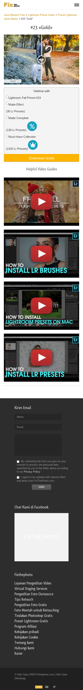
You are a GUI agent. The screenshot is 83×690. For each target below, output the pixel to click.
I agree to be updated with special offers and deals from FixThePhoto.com (41, 479)
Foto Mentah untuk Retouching (36, 610)
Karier (18, 653)
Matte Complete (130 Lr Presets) (17, 124)
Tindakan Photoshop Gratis (33, 616)
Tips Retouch (23, 599)
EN (39, 687)
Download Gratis (41, 157)
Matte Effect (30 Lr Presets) (15, 108)
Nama (20, 416)
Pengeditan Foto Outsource (33, 594)
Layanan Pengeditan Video (32, 583)
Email (20, 427)
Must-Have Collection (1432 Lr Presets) (21, 142)
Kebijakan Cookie (26, 637)
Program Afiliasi (25, 626)
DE (47, 687)
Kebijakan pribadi (26, 632)
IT (54, 687)
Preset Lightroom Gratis (31, 621)
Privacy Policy (32, 471)
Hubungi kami (24, 648)
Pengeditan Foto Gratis (30, 605)
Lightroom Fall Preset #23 (24, 97)
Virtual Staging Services (30, 589)
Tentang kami (24, 643)
